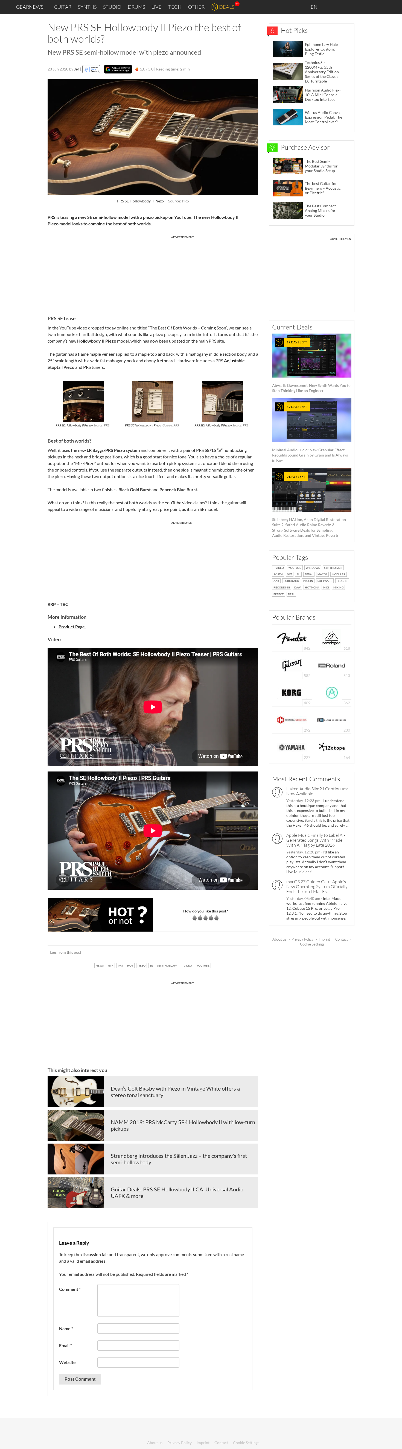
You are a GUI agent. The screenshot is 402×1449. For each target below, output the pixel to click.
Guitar (62, 7)
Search (393, 7)
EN (314, 7)
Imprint (324, 939)
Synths (87, 7)
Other (196, 7)
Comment (70, 1289)
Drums (136, 7)
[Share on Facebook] (226, 952)
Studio (112, 7)
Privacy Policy (302, 939)
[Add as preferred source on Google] (118, 69)
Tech (175, 7)
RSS (380, 7)
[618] (331, 637)
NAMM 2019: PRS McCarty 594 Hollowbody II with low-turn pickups (183, 1125)
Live (157, 7)
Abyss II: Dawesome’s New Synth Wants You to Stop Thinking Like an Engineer (311, 366)
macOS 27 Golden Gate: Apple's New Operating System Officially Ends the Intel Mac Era (317, 886)
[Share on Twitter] (246, 952)
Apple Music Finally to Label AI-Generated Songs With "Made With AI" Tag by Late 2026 (315, 840)
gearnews (29, 7)
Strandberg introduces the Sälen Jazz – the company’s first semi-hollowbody (179, 1158)
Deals (226, 7)
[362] (332, 692)
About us (279, 939)
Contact (341, 939)
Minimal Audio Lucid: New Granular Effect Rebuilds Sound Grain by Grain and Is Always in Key (310, 434)
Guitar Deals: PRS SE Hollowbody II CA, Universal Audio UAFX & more (177, 1192)
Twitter (366, 7)
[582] (292, 664)
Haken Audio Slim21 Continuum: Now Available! (317, 791)
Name (66, 1328)
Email (65, 1345)
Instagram (343, 7)
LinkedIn (331, 7)
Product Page (72, 626)
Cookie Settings (312, 944)
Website (67, 1362)
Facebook (355, 7)
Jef (76, 69)
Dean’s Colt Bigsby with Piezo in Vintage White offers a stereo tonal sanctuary (175, 1091)
